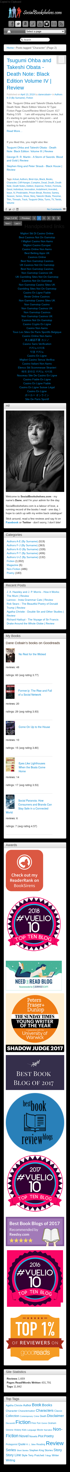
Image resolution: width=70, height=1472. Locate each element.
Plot (40, 1436)
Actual (16, 179)
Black (42, 179)
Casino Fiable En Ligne (37, 379)
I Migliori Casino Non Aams (37, 241)
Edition (30, 186)
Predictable (22, 192)
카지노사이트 (37, 347)
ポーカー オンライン (37, 395)
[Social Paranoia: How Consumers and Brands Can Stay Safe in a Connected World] (12, 802)
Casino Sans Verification (37, 343)
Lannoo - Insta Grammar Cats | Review (30, 599)
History (17, 1430)
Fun (39, 1423)
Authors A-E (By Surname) (22, 541)
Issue (9, 192)
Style (24, 1455)
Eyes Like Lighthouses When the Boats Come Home (32, 767)
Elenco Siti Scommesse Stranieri (37, 367)
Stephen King (36, 1450)
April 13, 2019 (28, 94)
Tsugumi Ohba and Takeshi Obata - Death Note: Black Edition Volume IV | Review (29, 74)
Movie (40, 1430)
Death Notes (19, 186)
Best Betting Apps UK (36, 253)
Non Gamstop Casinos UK (36, 272)
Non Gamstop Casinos (37, 312)
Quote (22, 1444)
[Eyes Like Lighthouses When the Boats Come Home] (12, 764)
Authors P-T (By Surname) (22, 553)
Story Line (13, 1455)
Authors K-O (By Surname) (22, 549)
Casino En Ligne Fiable (37, 292)
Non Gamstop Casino (37, 304)
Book (36, 1404)
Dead (44, 182)
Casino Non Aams (37, 328)
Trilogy (48, 1455)
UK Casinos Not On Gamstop (37, 264)
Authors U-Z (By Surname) (22, 557)
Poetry (10, 572)
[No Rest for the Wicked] (12, 655)
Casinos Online (37, 257)
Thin (9, 199)
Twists (58, 199)
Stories (49, 1450)
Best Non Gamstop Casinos (37, 260)
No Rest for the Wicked (32, 654)
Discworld (10, 1423)
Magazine (12, 565)
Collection (12, 1416)
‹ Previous (25, 218)
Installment (41, 189)
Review (47, 192)
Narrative (48, 1430)
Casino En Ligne (37, 355)
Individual (18, 189)
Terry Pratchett (36, 1455)
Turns (47, 199)
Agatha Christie (14, 1405)
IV (14, 192)
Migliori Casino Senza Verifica (37, 359)
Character (12, 182)
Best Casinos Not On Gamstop (37, 237)
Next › (8, 223)
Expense (39, 186)
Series (19, 196)
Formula (57, 186)
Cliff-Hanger (24, 182)
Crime (36, 1416)
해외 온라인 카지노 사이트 (36, 371)
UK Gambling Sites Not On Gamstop (36, 276)
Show (26, 196)
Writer (55, 1455)
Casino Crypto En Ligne (37, 324)
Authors (24, 179)
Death (51, 182)
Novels (33, 1436)
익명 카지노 (37, 351)
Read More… (15, 130)
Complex (35, 182)
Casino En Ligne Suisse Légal (37, 387)
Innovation (29, 189)
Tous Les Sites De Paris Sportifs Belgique (37, 332)
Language (31, 1430)
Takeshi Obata (43, 196)
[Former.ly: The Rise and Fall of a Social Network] (12, 692)
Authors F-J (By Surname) (22, 545)
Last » (17, 223)
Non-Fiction (13, 568)
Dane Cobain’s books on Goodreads (33, 643)
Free (33, 1423)
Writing (10, 1460)
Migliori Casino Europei (37, 245)
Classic (58, 1410)
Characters (45, 1410)
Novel (24, 1436)
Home (10, 47)
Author (27, 1405)
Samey (55, 192)
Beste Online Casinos (37, 296)
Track (24, 199)
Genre (44, 1423)
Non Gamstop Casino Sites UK (37, 284)
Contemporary (26, 1416)
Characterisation (26, 1411)
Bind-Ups (33, 179)
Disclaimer (55, 1416)
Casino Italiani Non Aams (37, 363)
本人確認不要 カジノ (37, 339)
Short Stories (23, 1450)
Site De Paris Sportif (37, 399)
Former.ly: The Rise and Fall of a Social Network (35, 692)
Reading (40, 1444)
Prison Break (35, 192)
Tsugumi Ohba (36, 199)
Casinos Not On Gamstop (37, 280)
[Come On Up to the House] (12, 728)
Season (11, 196)
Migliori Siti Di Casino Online (37, 233)
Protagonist (11, 1444)
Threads (16, 199)
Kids (24, 1430)
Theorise (56, 196)
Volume (10, 203)
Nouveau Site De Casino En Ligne (37, 375)
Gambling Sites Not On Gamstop (37, 288)
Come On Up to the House (34, 727)
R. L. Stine (31, 1444)
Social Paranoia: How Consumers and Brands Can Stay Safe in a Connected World (29, 806)
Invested (52, 189)
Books (49, 179)
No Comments (54, 209)
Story (32, 196)
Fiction (29, 98)
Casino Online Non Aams (37, 249)
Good (9, 189)
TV (52, 199)
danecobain (44, 94)
